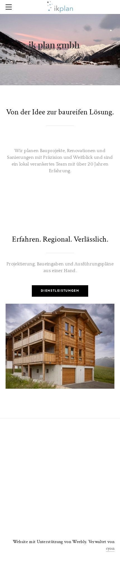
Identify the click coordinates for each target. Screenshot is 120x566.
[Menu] (10, 7)
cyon (110, 548)
